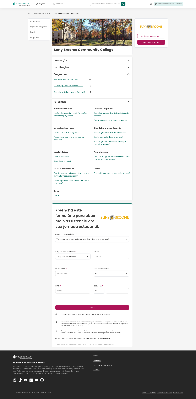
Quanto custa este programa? (66, 132)
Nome (97, 251)
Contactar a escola (151, 42)
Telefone (98, 286)
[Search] (123, 4)
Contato (96, 370)
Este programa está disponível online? (110, 132)
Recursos (59, 4)
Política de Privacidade (164, 393)
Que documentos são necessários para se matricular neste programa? (71, 174)
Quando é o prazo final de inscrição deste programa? (111, 114)
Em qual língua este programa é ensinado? (112, 173)
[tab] (39, 21)
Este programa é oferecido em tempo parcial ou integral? (110, 142)
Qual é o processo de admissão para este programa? (71, 181)
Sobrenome (61, 268)
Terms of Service (104, 344)
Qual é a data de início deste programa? (110, 120)
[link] (66, 13)
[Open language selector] (151, 4)
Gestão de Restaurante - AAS (66, 79)
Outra (56, 195)
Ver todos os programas (151, 36)
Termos (88, 338)
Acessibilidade (178, 393)
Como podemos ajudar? (66, 234)
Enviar (92, 307)
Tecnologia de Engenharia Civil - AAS (69, 92)
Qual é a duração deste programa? (108, 137)
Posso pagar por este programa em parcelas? (69, 138)
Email (58, 286)
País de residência (102, 268)
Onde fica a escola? (62, 156)
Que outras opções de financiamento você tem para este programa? (112, 157)
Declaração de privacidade (101, 338)
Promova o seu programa (103, 365)
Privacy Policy (92, 344)
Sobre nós (97, 361)
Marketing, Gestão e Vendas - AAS (68, 85)
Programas (43, 4)
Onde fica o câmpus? (62, 161)
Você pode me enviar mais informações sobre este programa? (70, 114)
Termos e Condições (149, 393)
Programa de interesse (65, 251)
